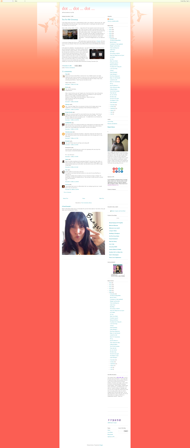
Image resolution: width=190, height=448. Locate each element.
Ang (66, 74)
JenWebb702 (68, 122)
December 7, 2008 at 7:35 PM (71, 156)
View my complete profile (113, 21)
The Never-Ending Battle (115, 40)
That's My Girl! (113, 93)
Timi (66, 169)
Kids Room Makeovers (115, 76)
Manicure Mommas (113, 225)
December (112, 38)
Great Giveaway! (113, 72)
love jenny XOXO (113, 246)
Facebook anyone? (114, 62)
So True (111, 59)
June (111, 114)
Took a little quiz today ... (115, 87)
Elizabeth (67, 141)
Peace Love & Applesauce (115, 257)
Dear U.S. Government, (115, 81)
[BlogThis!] (76, 65)
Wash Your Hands (114, 61)
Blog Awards (110, 434)
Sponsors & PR (111, 436)
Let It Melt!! (112, 57)
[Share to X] (78, 65)
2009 (110, 35)
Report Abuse (111, 127)
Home (83, 198)
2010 (110, 33)
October (112, 106)
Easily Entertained (113, 238)
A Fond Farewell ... (67, 206)
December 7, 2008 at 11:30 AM (72, 109)
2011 (110, 31)
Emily (66, 87)
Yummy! (112, 70)
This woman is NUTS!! (115, 53)
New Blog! (112, 51)
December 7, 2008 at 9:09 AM (71, 101)
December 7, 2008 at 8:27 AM (71, 84)
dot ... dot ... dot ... (78, 8)
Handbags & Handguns (114, 233)
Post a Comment (67, 192)
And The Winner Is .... (114, 85)
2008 (110, 37)
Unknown (67, 104)
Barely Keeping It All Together (116, 222)
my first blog (110, 121)
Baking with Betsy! (114, 64)
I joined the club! (113, 79)
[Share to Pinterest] (81, 65)
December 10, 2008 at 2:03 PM (72, 189)
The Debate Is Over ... (115, 100)
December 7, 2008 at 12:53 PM (72, 120)
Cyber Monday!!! (113, 102)
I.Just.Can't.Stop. (113, 68)
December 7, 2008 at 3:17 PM (71, 138)
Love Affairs (110, 432)
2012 (110, 29)
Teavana (98, 41)
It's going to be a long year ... (116, 66)
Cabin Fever (112, 49)
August (112, 110)
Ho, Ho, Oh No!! (113, 94)
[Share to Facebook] (79, 65)
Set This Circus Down (114, 236)
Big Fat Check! (113, 42)
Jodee (66, 159)
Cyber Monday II (113, 74)
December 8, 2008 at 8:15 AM (71, 167)
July (111, 112)
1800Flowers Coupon (112, 422)
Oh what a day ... (113, 96)
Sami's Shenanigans (114, 254)
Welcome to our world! (114, 228)
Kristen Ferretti (68, 112)
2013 (110, 27)
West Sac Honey (113, 241)
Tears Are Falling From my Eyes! (117, 55)
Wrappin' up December (115, 46)
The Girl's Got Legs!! (114, 98)
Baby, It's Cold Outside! (115, 77)
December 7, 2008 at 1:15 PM (71, 129)
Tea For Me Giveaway (114, 91)
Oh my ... (112, 83)
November (112, 104)
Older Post (101, 198)
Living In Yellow (113, 230)
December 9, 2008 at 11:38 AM (72, 181)
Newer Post (65, 198)
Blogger (101, 445)
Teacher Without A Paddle (115, 249)
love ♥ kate (111, 244)
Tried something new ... (115, 47)
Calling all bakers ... (114, 89)
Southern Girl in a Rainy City (115, 252)
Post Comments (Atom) (86, 202)
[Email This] (75, 65)
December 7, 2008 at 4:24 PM (71, 144)
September (112, 108)
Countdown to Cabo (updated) (116, 44)
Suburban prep (68, 132)
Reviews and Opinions (70, 67)
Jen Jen (67, 184)
